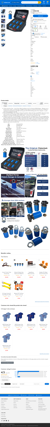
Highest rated (14, 383)
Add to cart (40, 16)
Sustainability (3, 407)
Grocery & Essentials (21, 5)
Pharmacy (35, 5)
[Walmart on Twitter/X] (4, 421)
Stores (15, 402)
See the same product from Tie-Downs (42, 301)
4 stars (16, 372)
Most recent (7, 383)
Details (42, 34)
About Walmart (3, 400)
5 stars (16, 371)
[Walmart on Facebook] (2, 421)
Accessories (19, 7)
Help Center (24, 395)
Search (47, 383)
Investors (2, 406)
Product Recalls (28, 407)
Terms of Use (40, 400)
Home (2, 7)
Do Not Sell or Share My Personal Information (42, 409)
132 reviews (38, 63)
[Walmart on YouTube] (6, 421)
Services (10, 5)
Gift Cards (15, 407)
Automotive (5, 7)
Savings (15, 5)
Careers (40, 5)
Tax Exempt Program (29, 409)
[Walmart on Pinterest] (8, 421)
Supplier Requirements (5, 409)
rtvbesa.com (33, 80)
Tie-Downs (29, 105)
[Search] (39, 2)
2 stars (16, 375)
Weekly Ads (40, 395)
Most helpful (22, 383)
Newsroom (3, 404)
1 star (16, 376)
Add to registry (44, 36)
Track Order (32, 395)
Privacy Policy (40, 402)
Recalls (27, 404)
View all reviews (5, 379)
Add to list (37, 36)
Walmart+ (15, 406)
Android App (3, 416)
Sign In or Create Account (14, 395)
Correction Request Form (7, 362)
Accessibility (28, 406)
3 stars (16, 374)
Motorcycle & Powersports (12, 7)
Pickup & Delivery (29, 5)
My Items (44, 5)
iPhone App (3, 414)
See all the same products (44, 353)
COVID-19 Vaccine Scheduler (31, 400)
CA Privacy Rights (41, 404)
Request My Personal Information (42, 406)
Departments (5, 5)
